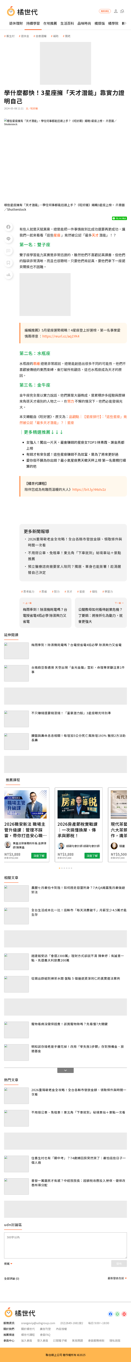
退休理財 (16, 23)
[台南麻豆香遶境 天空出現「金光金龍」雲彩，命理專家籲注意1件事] (16, 673)
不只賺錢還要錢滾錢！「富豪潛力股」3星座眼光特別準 (71, 713)
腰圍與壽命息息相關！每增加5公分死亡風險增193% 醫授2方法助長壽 (78, 737)
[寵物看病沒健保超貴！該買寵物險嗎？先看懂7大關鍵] (16, 1030)
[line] (117, 1314)
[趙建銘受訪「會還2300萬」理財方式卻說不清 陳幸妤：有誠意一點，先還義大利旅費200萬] (16, 961)
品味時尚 (84, 23)
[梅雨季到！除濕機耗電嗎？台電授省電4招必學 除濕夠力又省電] (16, 650)
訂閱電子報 (60, 1340)
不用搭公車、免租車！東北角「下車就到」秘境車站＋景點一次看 (78, 1112)
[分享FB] (8, 227)
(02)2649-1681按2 (71, 1323)
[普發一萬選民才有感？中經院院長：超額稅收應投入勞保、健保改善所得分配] (16, 1186)
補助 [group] (56, 36)
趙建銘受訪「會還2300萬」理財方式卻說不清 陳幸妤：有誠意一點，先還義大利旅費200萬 (77, 957)
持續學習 (33, 23)
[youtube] (124, 1314)
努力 (57, 591)
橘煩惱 (99, 23)
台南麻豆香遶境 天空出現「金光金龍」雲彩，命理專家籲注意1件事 (78, 669)
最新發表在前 (116, 1278)
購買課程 (105, 11)
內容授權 (61, 1329)
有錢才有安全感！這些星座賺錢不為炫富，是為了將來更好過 (72, 454)
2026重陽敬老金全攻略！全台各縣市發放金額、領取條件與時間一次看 (78, 1092)
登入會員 (42, 1340)
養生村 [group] (10, 36)
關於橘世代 (28, 1329)
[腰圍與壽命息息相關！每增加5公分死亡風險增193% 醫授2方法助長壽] (16, 741)
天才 (69, 591)
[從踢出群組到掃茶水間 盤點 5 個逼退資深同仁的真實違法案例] (16, 984)
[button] (122, 11)
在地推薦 (50, 23)
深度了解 (25, 856)
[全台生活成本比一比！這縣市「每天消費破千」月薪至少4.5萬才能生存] (16, 916)
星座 (82, 591)
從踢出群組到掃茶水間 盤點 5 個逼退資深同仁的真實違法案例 (75, 978)
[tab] (59, 868)
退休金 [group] (25, 36)
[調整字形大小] (8, 275)
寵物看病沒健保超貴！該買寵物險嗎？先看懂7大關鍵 (69, 1024)
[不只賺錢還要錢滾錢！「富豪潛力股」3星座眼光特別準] (16, 719)
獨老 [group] (67, 36)
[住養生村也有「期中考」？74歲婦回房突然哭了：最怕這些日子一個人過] (16, 1164)
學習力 (109, 591)
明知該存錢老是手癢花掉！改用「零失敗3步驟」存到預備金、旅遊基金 (77, 1048)
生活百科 (67, 23)
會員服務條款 (96, 1340)
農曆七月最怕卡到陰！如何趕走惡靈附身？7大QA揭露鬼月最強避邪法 (78, 889)
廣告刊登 (45, 1329)
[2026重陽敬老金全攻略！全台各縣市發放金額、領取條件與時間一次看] (16, 1096)
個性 (94, 591)
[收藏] (8, 263)
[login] (116, 11)
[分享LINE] (8, 239)
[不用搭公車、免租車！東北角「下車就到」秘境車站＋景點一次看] (16, 1118)
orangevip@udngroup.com (38, 1323)
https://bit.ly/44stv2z (89, 489)
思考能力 (28, 591)
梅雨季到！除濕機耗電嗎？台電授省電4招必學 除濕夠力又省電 (76, 644)
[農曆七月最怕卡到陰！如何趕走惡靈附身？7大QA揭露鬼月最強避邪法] (16, 893)
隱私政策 (115, 1340)
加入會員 (26, 1340)
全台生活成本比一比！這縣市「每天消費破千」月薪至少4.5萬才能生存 (79, 912)
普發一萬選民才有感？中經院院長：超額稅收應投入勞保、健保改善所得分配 (78, 1182)
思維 (44, 591)
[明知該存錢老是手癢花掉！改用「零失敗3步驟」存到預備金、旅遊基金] (16, 1052)
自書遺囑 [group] (41, 36)
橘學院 (113, 23)
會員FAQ (45, 1335)
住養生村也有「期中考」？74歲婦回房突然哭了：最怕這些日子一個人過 (78, 1160)
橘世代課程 (28, 1335)
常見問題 (77, 1340)
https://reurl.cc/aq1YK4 (60, 336)
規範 (7, 1263)
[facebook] (110, 1314)
